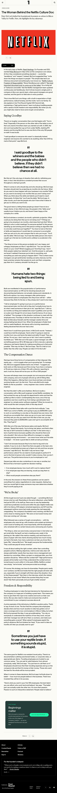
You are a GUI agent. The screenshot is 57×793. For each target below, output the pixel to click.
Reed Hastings (28, 70)
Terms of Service (38, 787)
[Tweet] (6, 57)
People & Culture (5, 8)
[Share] (10, 57)
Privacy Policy (31, 787)
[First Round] (28, 2)
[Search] (54, 2)
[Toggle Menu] (2, 2)
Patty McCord (15, 72)
